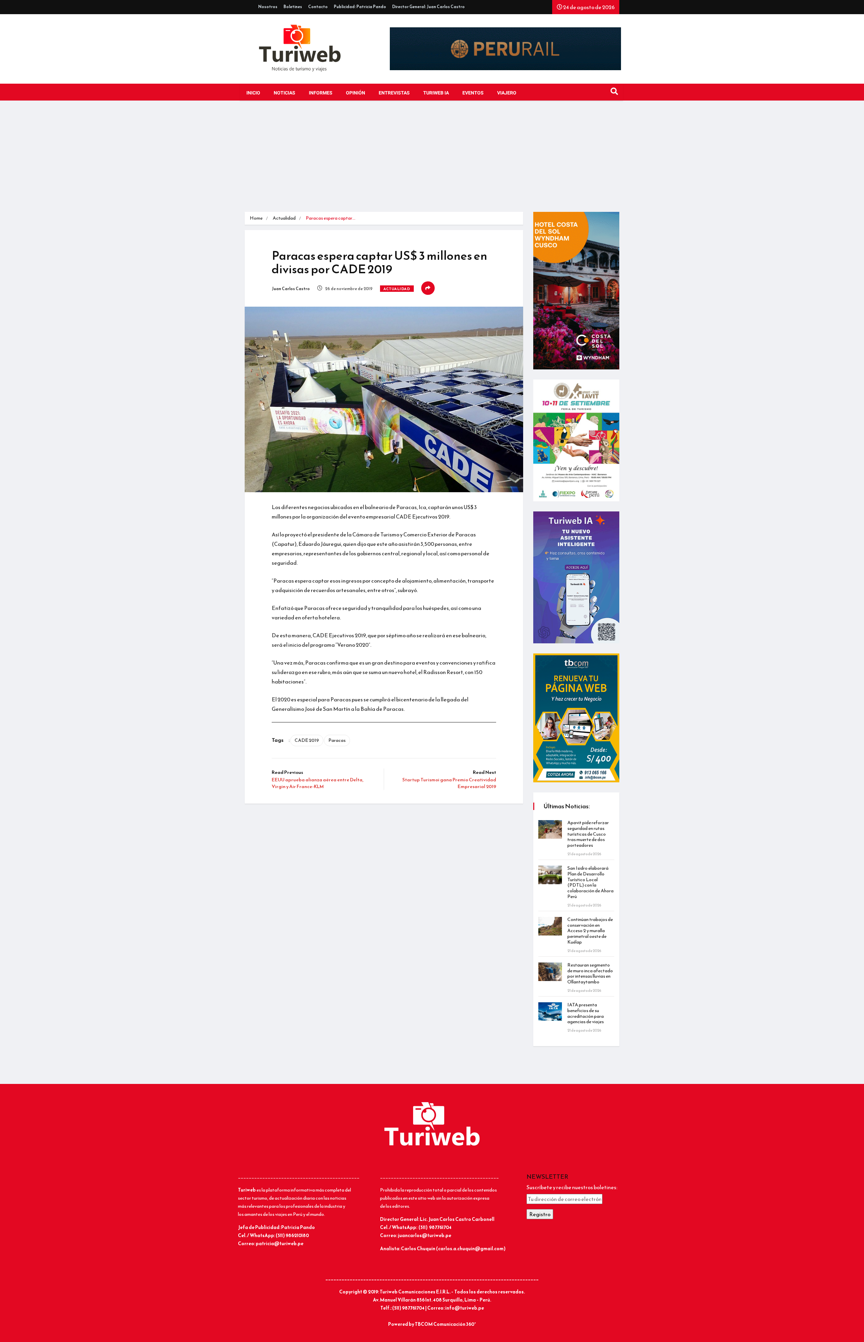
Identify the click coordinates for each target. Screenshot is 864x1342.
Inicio (253, 92)
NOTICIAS (284, 92)
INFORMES (320, 92)
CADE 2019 (307, 740)
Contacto (318, 7)
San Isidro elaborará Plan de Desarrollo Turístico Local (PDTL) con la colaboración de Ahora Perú (590, 882)
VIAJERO (506, 92)
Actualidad (284, 218)
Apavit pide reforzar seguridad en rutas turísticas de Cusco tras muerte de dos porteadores (588, 834)
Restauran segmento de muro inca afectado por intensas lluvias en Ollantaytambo (590, 973)
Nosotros (267, 7)
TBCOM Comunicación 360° (445, 1324)
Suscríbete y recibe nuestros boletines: (571, 1187)
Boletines (293, 7)
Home (256, 218)
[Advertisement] (432, 161)
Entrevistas (394, 92)
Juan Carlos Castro (291, 289)
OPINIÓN (355, 92)
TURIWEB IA (436, 92)
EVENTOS (473, 92)
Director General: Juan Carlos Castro (428, 7)
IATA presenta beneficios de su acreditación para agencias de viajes (585, 1013)
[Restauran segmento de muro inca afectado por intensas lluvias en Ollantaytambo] (550, 971)
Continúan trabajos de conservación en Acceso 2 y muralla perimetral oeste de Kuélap (590, 931)
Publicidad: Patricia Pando (360, 7)
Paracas (337, 740)
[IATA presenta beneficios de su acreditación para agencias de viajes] (550, 1011)
